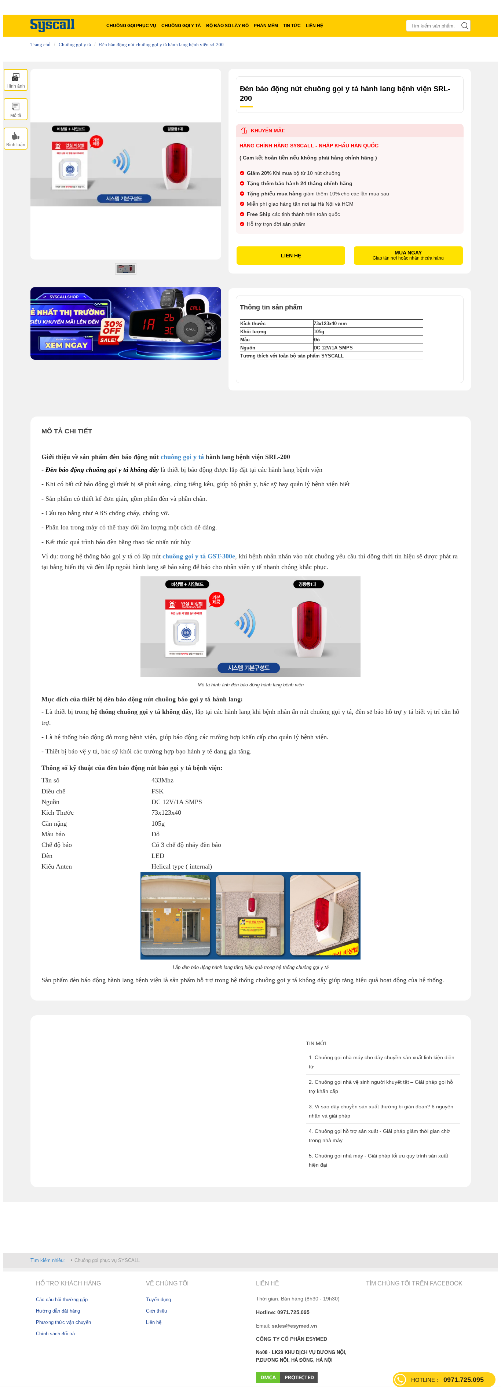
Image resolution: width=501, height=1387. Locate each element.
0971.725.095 (447, 1379)
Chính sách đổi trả (55, 1333)
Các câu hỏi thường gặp (62, 1299)
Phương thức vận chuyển (63, 1322)
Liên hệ (153, 1322)
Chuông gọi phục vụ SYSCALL (107, 1260)
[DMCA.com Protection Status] (287, 1377)
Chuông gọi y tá (75, 44)
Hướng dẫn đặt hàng (58, 1311)
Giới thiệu (156, 1311)
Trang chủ (40, 44)
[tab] (15, 80)
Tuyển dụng (158, 1299)
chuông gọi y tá (182, 457)
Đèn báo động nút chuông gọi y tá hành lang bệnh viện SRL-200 (161, 44)
